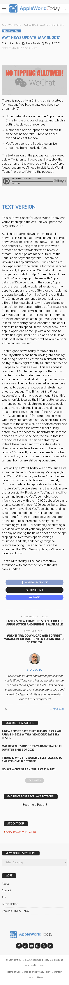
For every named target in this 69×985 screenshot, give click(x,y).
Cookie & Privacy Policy (15, 910)
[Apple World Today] (34, 8)
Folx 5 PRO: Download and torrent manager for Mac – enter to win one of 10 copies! (34, 639)
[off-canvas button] (4, 8)
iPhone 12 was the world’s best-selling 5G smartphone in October (32, 759)
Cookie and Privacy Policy (37, 971)
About (5, 883)
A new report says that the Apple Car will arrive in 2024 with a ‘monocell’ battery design (32, 735)
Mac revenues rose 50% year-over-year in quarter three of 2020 (31, 748)
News (40, 977)
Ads (4, 897)
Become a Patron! (34, 804)
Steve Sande (33, 43)
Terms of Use (10, 904)
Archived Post (11, 30)
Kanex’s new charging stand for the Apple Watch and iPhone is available (34, 622)
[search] (64, 8)
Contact (6, 890)
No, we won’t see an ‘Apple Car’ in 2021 (28, 769)
